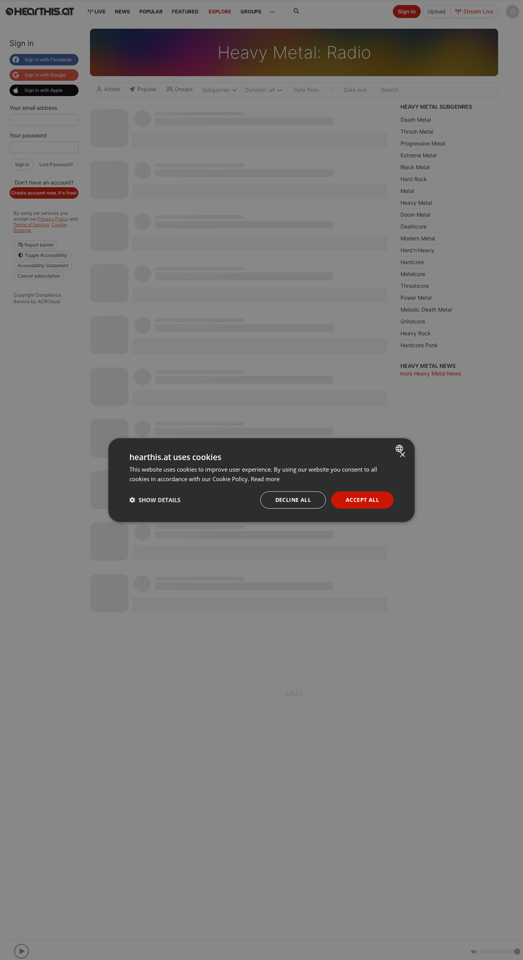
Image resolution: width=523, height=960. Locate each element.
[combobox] (400, 448)
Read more (265, 479)
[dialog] (261, 480)
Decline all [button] (293, 499)
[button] (154, 500)
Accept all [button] (362, 499)
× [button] (402, 455)
